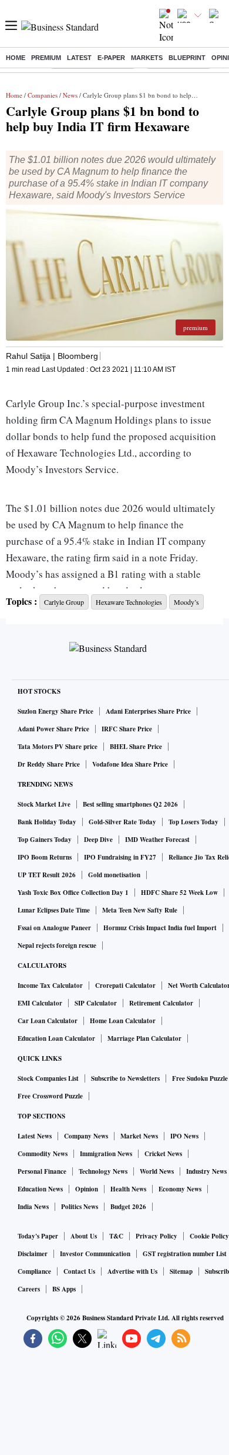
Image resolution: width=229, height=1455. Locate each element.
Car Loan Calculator (48, 1021)
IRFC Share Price (127, 729)
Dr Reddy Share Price (49, 764)
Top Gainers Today (45, 839)
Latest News (35, 1136)
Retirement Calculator (161, 1003)
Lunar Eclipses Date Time (54, 910)
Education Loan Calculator (56, 1038)
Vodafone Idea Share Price (130, 764)
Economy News (180, 1189)
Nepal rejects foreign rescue (57, 945)
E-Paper (111, 57)
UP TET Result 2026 (47, 875)
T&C (116, 1236)
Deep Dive (98, 839)
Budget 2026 (128, 1207)
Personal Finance (42, 1171)
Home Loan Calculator (123, 1021)
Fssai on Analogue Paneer (54, 928)
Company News (86, 1136)
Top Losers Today (193, 822)
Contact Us (79, 1271)
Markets (147, 57)
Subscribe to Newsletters (125, 1078)
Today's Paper (38, 1236)
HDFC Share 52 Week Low (179, 892)
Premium (46, 57)
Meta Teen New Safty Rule (139, 910)
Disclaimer (33, 1254)
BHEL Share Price (136, 747)
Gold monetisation (114, 875)
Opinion (86, 1189)
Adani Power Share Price (53, 729)
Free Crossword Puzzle (50, 1096)
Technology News (103, 1171)
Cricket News (163, 1154)
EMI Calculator (40, 1003)
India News (33, 1207)
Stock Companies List (48, 1078)
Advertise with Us (132, 1271)
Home (15, 57)
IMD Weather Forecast (157, 839)
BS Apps (64, 1289)
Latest (79, 57)
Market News (139, 1136)
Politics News (79, 1207)
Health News (128, 1189)
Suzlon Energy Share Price (55, 711)
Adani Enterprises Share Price (148, 711)
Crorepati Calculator (125, 985)
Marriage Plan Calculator (144, 1038)
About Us (83, 1236)
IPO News (184, 1136)
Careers (29, 1289)
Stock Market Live (44, 804)
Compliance (34, 1271)
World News (157, 1171)
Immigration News (106, 1154)
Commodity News (43, 1154)
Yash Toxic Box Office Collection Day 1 (73, 892)
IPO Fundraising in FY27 (120, 857)
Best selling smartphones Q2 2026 (130, 804)
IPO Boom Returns (45, 857)
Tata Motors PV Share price (57, 747)
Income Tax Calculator (50, 985)
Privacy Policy (156, 1236)
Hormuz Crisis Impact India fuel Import (160, 928)
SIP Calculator (96, 1003)
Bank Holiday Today (47, 822)
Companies (43, 95)
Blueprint (187, 57)
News (70, 95)
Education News (40, 1189)
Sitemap (181, 1271)
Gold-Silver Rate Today (122, 822)
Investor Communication (95, 1254)
